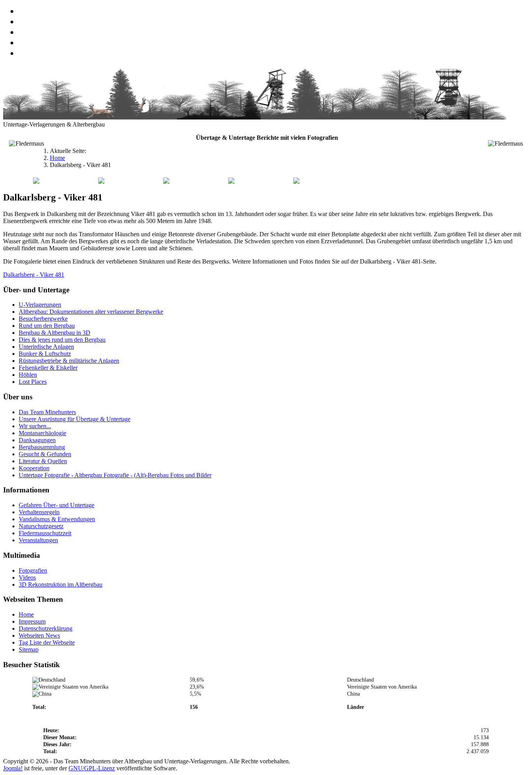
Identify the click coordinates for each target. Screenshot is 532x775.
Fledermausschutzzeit (45, 533)
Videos (27, 577)
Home (26, 614)
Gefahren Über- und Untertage (56, 505)
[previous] (8, 169)
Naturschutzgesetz (41, 526)
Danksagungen (37, 440)
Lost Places (33, 381)
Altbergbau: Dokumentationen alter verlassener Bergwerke (91, 311)
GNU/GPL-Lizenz (92, 768)
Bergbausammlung (42, 447)
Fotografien (33, 570)
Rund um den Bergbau (47, 325)
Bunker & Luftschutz (45, 353)
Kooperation (34, 468)
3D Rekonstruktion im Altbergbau (60, 584)
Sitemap (29, 649)
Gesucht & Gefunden (45, 454)
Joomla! (13, 768)
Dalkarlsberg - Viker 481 (33, 274)
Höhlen (28, 374)
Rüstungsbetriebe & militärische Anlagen (69, 360)
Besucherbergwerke (43, 318)
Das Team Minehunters (47, 412)
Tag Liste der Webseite (47, 642)
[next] (28, 169)
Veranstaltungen (38, 540)
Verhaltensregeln (39, 512)
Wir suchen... (35, 426)
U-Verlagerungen (40, 304)
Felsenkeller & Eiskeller (48, 367)
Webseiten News (39, 635)
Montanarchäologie (42, 433)
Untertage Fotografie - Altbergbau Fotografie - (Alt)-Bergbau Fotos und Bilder (115, 475)
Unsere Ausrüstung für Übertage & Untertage (74, 419)
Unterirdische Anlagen (46, 346)
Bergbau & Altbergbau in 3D (54, 332)
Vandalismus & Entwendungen (57, 519)
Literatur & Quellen (43, 461)
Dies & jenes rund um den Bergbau (62, 339)
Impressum (32, 621)
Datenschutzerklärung (45, 628)
